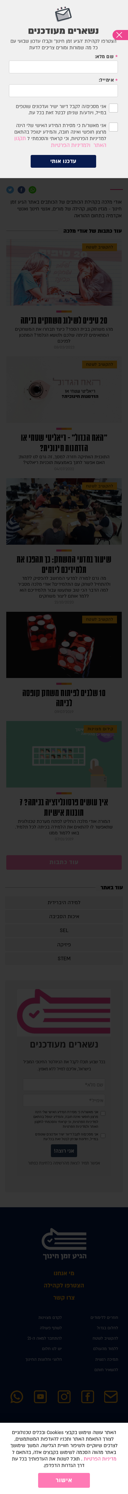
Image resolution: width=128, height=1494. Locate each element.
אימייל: (106, 80)
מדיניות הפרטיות (100, 1459)
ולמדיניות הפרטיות (70, 145)
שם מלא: (104, 57)
